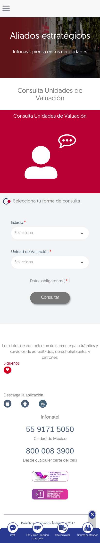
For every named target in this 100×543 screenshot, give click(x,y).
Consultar (50, 298)
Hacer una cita (62, 535)
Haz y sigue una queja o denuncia (37, 537)
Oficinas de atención (87, 535)
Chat (12, 535)
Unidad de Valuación (31, 252)
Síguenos (12, 363)
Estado (18, 223)
